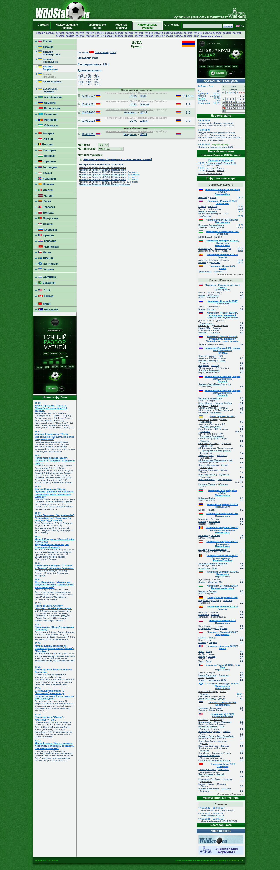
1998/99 (129, 36)
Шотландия (50, 263)
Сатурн (211, 400)
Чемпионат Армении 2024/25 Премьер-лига (102, 172)
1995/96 (158, 36)
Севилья (214, 612)
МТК (200, 593)
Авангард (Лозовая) (208, 424)
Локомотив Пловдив (208, 251)
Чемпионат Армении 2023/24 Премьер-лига (102, 174)
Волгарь (202, 332)
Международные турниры (67, 26)
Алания (217, 328)
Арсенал (212, 211)
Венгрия (49, 155)
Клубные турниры (121, 26)
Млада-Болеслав (207, 675)
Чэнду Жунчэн (205, 774)
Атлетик (202, 612)
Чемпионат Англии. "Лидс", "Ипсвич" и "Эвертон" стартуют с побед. (55, 460)
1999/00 (119, 36)
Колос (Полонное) (207, 434)
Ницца (201, 656)
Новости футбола (55, 397)
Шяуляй (218, 271)
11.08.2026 (88, 112)
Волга (201, 309)
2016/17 (139, 33)
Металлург (204, 398)
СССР (113, 52)
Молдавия (50, 119)
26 (230, 108)
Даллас (225, 746)
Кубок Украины (51, 81)
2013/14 (168, 33)
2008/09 (217, 33)
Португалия (50, 218)
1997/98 (139, 36)
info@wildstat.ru (235, 860)
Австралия (50, 309)
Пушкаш (213, 591)
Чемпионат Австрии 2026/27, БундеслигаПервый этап (222, 543)
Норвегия (48, 207)
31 (223, 111)
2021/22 (90, 33)
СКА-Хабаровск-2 (224, 410)
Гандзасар (130, 134)
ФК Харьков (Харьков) (216, 461)
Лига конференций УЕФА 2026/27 (219, 821)
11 (227, 102)
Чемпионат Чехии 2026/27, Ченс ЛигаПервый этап (222, 667)
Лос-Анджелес (206, 748)
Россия (47, 41)
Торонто (221, 724)
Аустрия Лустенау (217, 549)
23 (244, 105)
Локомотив (212, 297)
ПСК (221, 356)
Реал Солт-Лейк (225, 736)
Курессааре (216, 708)
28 (237, 108)
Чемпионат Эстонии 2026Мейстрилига (222, 703)
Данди (221, 698)
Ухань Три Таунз (207, 769)
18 (227, 105)
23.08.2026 (88, 95)
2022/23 (80, 33)
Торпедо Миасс (206, 344)
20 (234, 105)
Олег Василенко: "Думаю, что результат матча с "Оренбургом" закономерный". (54, 585)
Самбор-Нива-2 (214, 163)
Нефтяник (203, 365)
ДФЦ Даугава (220, 628)
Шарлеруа (203, 565)
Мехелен (216, 565)
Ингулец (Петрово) (208, 470)
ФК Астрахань (205, 368)
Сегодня (43, 26)
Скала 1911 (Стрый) (208, 438)
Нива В (220, 170)
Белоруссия (51, 108)
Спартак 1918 (215, 582)
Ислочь (202, 225)
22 (240, 105)
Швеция (47, 258)
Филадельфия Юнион (219, 760)
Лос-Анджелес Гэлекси (212, 727)
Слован (210, 677)
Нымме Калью (215, 710)
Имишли (210, 500)
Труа (200, 661)
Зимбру (211, 538)
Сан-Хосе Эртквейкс (209, 755)
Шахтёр (215, 365)
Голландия (49, 167)
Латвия (48, 195)
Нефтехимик (214, 209)
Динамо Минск (216, 225)
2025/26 (50, 33)
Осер (209, 651)
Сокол (201, 330)
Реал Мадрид (218, 617)
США (46, 290)
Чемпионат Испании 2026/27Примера (222, 255)
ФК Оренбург (215, 293)
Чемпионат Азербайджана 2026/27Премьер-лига (222, 492)
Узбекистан (50, 125)
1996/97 (149, 36)
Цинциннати (205, 722)
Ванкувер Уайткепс (208, 746)
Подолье (210, 168)
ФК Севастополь (217, 358)
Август (234, 89)
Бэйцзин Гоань (206, 784)
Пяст (200, 640)
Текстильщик (212, 307)
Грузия (47, 172)
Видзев (213, 642)
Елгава (220, 626)
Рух (208, 165)
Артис (201, 672)
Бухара (218, 237)
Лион (211, 659)
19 (230, 105)
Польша (48, 212)
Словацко (224, 675)
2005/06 (60, 36)
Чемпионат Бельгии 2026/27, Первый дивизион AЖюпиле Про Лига (222, 557)
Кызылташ (214, 370)
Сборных (202, 100)
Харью (201, 710)
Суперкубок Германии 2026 (223, 597)
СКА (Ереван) (101, 52)
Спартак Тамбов (223, 403)
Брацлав (210, 170)
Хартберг (225, 552)
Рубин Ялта (212, 372)
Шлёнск (202, 642)
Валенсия (203, 614)
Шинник (211, 309)
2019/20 (109, 33)
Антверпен (204, 568)
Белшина (203, 519)
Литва (46, 201)
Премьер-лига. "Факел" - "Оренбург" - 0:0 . (49, 718)
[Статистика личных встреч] (79, 96)
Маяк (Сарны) (205, 429)
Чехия (46, 252)
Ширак (144, 120)
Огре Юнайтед (206, 626)
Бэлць (201, 538)
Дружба (202, 370)
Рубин (213, 197)
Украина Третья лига (47, 75)
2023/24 (70, 33)
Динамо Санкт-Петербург (211, 384)
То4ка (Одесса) (206, 455)
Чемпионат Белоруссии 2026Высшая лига (222, 221)
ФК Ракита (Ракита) (208, 443)
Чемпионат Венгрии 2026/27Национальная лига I (222, 587)
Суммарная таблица (211, 36)
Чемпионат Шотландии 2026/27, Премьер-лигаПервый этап (222, 686)
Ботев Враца (205, 248)
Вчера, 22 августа (221, 280)
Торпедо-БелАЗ (206, 227)
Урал (201, 307)
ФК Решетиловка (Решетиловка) (215, 448)
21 (237, 105)
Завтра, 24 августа (221, 184)
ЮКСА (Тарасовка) (208, 419)
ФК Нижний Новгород (209, 213)
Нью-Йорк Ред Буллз (209, 731)
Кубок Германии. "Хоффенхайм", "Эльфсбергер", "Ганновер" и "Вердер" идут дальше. (55, 518)
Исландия (48, 178)
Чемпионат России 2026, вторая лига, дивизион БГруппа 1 (222, 350)
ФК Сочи (212, 206)
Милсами (203, 535)
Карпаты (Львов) (206, 484)
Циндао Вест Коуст (208, 788)
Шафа (211, 498)
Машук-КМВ (204, 328)
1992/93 (188, 36)
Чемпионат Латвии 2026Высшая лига (222, 621)
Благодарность (221, 825)
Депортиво (214, 262)
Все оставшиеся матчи (210, 173)
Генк (214, 568)
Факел (201, 293)
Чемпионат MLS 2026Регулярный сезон (222, 715)
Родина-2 (215, 332)
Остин (201, 760)
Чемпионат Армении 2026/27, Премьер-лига (129, 93)
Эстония (48, 269)
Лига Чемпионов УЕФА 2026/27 (218, 810)
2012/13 (178, 33)
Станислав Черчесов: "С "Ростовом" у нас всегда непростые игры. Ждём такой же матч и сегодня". (54, 694)
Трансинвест (205, 271)
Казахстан (50, 114)
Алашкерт (130, 112)
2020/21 (99, 33)
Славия (202, 521)
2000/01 (109, 36)
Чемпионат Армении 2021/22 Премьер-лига (102, 179)
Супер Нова (204, 628)
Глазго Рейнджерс (208, 691)
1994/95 (168, 36)
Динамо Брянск (220, 325)
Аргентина (49, 277)
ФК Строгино (205, 410)
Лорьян (211, 656)
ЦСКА (133, 95)
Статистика (171, 26)
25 (227, 108)
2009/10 (207, 33)
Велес (201, 211)
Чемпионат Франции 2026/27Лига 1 (222, 647)
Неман (212, 524)
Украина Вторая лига (48, 68)
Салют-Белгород (207, 408)
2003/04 (80, 36)
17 (223, 105)
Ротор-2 (223, 408)
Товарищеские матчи (96, 26)
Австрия (48, 133)
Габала (202, 498)
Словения (50, 229)
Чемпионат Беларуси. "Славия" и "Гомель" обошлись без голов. (54, 567)
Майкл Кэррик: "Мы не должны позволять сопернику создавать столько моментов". (54, 746)
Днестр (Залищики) (208, 465)
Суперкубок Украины (47, 90)
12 (230, 102)
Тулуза (201, 659)
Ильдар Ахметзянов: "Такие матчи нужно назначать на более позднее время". (54, 437)
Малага (202, 262)
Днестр (215, 165)
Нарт (201, 372)
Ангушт (202, 358)
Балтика (202, 197)
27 (234, 108)
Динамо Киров (206, 320)
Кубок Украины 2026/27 (222, 416)
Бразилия (48, 282)
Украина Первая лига (48, 60)
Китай (46, 303)
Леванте (224, 260)
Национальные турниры (147, 26)
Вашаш (202, 591)
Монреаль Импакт (207, 726)
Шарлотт (203, 719)
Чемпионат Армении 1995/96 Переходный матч (104, 184)
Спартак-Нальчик (207, 356)
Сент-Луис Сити (206, 741)
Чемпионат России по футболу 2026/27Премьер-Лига (222, 191)
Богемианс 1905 (217, 680)
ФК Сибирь (213, 330)
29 (240, 108)
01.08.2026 (88, 120)
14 (237, 102)
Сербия (47, 224)
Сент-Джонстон (206, 696)
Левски (202, 582)
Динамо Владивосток (212, 321)
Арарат (144, 104)
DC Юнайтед (217, 719)
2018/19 (119, 33)
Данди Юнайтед (207, 698)
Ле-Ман (202, 654)
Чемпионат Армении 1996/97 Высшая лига (102, 182)
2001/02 (99, 36)
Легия (209, 640)
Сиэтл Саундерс (222, 722)
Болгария (49, 150)
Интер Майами (206, 724)
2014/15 (158, 33)
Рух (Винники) (225, 479)
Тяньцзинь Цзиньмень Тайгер (214, 770)
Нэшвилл (203, 738)
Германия (49, 161)
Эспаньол (203, 617)
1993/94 (178, 36)
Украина (47, 46)
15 (240, 102)
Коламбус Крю (218, 738)
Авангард (217, 398)
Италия (47, 190)
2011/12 (188, 33)
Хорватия (49, 241)
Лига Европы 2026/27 (212, 816)
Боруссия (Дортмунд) (209, 600)
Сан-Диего (204, 753)
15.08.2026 (88, 104)
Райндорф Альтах (207, 552)
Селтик (221, 696)
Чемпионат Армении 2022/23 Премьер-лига (102, 177)
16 (244, 102)
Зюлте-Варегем (206, 563)
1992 (196, 36)
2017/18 (129, 33)
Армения (49, 102)
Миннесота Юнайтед (211, 758)
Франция (48, 235)
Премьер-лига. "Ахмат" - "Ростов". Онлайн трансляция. (53, 607)
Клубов (201, 98)
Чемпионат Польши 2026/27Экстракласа (222, 633)
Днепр (220, 227)
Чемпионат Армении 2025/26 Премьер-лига (102, 170)
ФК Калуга (203, 325)
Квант (201, 400)
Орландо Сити (206, 736)
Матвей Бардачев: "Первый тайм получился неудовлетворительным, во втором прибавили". (54, 543)
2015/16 (149, 33)
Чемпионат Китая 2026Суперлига (222, 765)
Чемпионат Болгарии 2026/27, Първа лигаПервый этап (222, 243)
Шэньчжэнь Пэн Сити (209, 779)
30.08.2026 (88, 134)
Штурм (201, 549)
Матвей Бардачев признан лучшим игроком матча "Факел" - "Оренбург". (54, 648)
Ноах (143, 95)
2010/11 (198, 33)
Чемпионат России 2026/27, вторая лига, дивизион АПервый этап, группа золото (222, 315)
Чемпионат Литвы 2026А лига (222, 267)
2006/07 (237, 33)
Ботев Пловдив (223, 248)
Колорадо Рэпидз (221, 753)
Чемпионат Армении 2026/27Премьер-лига (222, 505)
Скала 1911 (230, 163)
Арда (225, 251)
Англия (47, 138)
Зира (201, 500)
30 (244, 108)
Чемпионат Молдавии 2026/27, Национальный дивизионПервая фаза (222, 529)
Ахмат (201, 295)
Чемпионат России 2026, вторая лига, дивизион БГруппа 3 (222, 392)
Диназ (220, 168)
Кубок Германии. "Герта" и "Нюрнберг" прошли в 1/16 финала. (51, 408)
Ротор (201, 209)
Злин (201, 677)
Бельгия (47, 144)
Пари (208, 661)
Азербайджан (52, 97)
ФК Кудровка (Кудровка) (212, 425)
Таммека (203, 708)
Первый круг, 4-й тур (220, 160)
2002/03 (90, 36)
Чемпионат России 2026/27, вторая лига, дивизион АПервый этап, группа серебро (222, 338)
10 (223, 102)
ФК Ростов (213, 295)
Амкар (220, 344)
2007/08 (227, 33)
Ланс (201, 651)
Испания (48, 184)
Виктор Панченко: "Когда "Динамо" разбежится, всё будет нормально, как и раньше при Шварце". (54, 493)
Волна (214, 405)
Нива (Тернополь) (207, 474)
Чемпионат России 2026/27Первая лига (223, 202)
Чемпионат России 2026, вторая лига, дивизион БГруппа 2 (222, 378)
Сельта (215, 614)
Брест (212, 654)
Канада (48, 296)
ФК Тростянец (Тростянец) (212, 435)
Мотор (212, 637)
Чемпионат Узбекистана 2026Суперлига (222, 232)
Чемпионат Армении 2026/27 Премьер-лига (102, 167)
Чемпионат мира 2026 (221, 147)
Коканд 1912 (205, 237)
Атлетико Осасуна (208, 260)
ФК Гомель (214, 521)
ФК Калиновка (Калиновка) (212, 460)
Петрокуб (215, 535)
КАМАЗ (202, 206)
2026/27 (40, 33)
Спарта (211, 672)
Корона (202, 637)
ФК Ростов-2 (222, 368)
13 (234, 102)
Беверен (222, 563)
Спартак (209, 593)
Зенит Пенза (205, 403)
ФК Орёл (203, 412)
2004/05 (70, 36)
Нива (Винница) (206, 479)
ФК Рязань (216, 412)
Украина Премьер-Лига (49, 53)
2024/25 (60, 33)
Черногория (51, 246)
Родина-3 (203, 405)
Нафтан (202, 524)
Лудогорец (204, 579)
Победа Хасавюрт (208, 360)
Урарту (211, 510)
